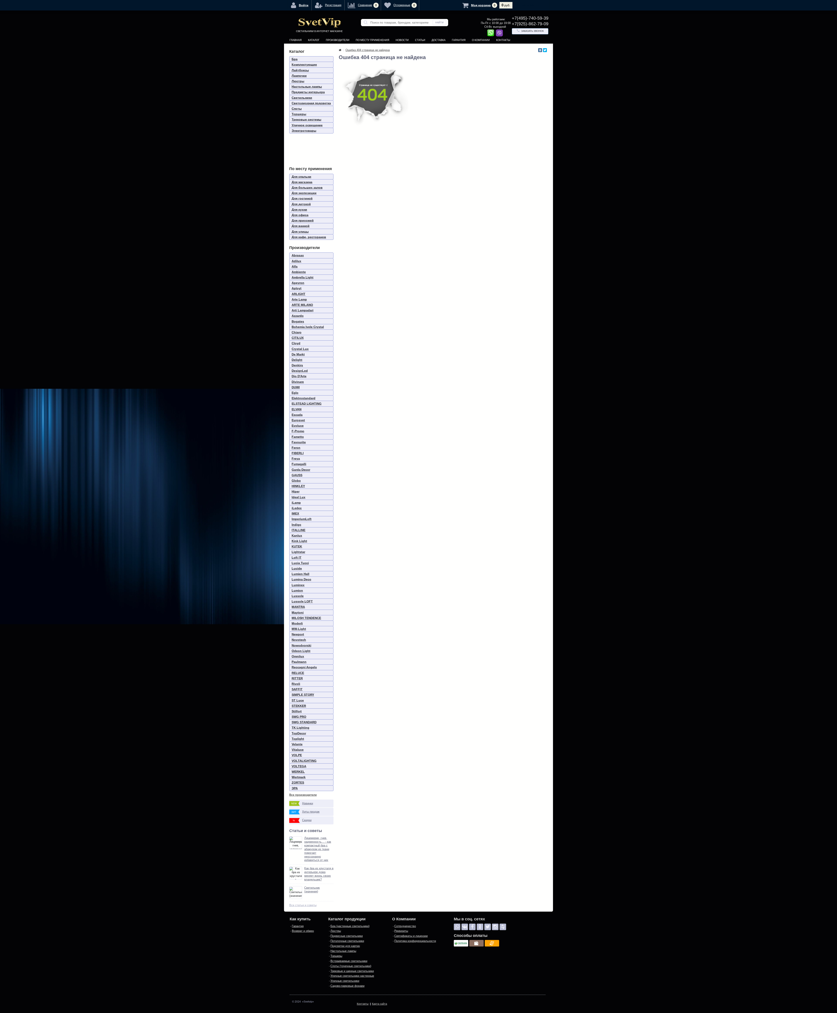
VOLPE (297, 755)
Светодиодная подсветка (311, 103)
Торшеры (299, 114)
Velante (297, 744)
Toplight (298, 738)
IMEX (295, 513)
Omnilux (298, 656)
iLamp (296, 502)
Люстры (298, 81)
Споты (297, 108)
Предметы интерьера (308, 92)
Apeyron (298, 283)
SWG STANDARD (304, 722)
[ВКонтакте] (540, 50)
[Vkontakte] (464, 927)
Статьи (420, 40)
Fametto (298, 436)
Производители (337, 40)
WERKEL (298, 771)
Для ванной (301, 226)
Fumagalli (299, 464)
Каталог (314, 40)
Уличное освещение (307, 125)
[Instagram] (495, 927)
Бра (295, 59)
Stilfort (297, 711)
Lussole (298, 596)
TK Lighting (300, 727)
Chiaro (296, 332)
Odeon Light (301, 651)
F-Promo (298, 431)
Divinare (298, 382)
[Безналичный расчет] (492, 943)
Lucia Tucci (300, 563)
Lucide (297, 568)
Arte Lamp (299, 299)
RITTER (297, 678)
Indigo (296, 524)
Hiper (295, 491)
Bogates (298, 321)
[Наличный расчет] (476, 943)
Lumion (297, 590)
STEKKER (299, 706)
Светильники (302, 97)
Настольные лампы (307, 86)
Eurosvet (298, 420)
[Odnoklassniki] (480, 927)
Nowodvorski (301, 645)
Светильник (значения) (312, 889)
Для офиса (300, 215)
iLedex (297, 508)
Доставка (439, 40)
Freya (296, 458)
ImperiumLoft (301, 519)
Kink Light (299, 541)
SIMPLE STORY (303, 694)
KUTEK (297, 546)
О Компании (481, 40)
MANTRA (298, 607)
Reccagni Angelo (304, 667)
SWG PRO (299, 716)
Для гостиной (302, 198)
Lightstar (298, 552)
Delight (297, 360)
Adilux (296, 261)
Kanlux (297, 535)
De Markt (298, 354)
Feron (296, 447)
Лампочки (299, 75)
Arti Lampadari (302, 310)
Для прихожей (303, 220)
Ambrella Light (302, 277)
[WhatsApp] (457, 927)
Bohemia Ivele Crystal (308, 327)
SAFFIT (297, 689)
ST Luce (298, 700)
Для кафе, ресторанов (309, 237)
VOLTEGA (299, 766)
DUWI (296, 387)
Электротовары (304, 130)
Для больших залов (307, 187)
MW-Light (299, 629)
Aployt (296, 288)
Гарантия (459, 40)
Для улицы (300, 231)
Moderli (297, 623)
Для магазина (302, 182)
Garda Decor (301, 469)
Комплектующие (304, 64)
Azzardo (298, 315)
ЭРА (295, 788)
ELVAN (296, 409)
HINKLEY (298, 486)
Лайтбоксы (300, 70)
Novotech (299, 639)
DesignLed (300, 370)
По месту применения (372, 40)
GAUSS (297, 475)
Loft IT (296, 557)
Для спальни (301, 176)
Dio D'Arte (299, 376)
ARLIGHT (298, 294)
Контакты (503, 40)
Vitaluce (298, 749)
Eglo (295, 392)
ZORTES (298, 782)
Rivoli (296, 684)
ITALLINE (298, 530)
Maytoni (298, 612)
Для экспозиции (304, 193)
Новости (402, 40)
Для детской (301, 204)
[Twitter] (545, 50)
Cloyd (296, 343)
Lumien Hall (300, 574)
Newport (298, 634)
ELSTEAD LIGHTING (307, 403)
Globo (296, 480)
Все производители (303, 794)
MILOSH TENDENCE (306, 618)
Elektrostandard (303, 398)
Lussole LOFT (302, 601)
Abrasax (298, 255)
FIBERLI (298, 453)
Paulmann (299, 661)
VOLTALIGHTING (304, 760)
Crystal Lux (300, 349)
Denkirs (297, 365)
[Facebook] (472, 927)
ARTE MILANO (302, 305)
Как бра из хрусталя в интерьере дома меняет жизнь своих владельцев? (318, 874)
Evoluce (298, 425)
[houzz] (503, 927)
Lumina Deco (301, 579)
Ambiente (299, 272)
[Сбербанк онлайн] (461, 943)
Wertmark (299, 777)
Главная (295, 40)
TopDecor (299, 733)
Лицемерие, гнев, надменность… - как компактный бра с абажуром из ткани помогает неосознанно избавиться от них (317, 849)
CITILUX (298, 337)
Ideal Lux (298, 497)
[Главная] (340, 50)
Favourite (299, 442)
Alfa (295, 266)
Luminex (298, 585)
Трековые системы (306, 119)
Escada (297, 414)
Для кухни (299, 209)
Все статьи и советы (302, 905)
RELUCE (298, 673)
